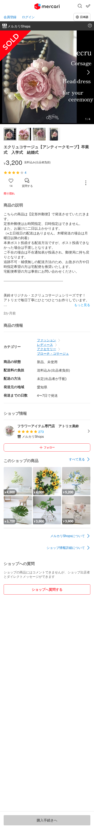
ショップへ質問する (47, 589)
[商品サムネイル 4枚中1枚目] (10, 134)
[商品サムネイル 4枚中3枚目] (39, 134)
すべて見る (77, 459)
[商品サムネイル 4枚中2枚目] (24, 134)
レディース (45, 344)
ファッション (46, 340)
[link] (79, 459)
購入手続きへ (47, 820)
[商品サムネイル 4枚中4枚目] (53, 134)
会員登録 (10, 17)
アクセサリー (46, 349)
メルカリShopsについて (67, 535)
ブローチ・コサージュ (53, 353)
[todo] (88, 6)
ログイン (28, 17)
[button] (80, 6)
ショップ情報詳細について (66, 547)
